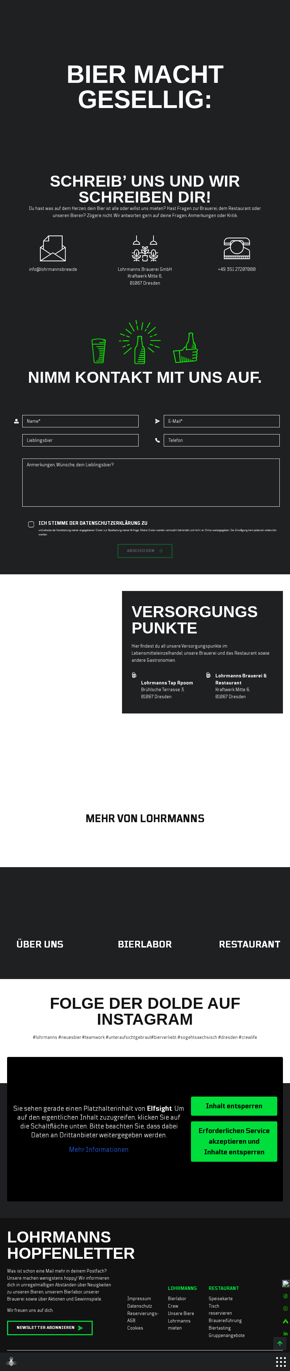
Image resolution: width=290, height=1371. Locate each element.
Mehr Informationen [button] (99, 1150)
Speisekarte (221, 1298)
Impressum (139, 1298)
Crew (173, 1306)
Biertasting (220, 1328)
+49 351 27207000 (237, 269)
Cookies (135, 1328)
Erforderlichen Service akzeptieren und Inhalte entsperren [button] (234, 1141)
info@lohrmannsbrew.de (53, 269)
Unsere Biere (181, 1313)
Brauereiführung (225, 1320)
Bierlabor (177, 1298)
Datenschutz (139, 1306)
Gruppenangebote (227, 1335)
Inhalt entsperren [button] (234, 1106)
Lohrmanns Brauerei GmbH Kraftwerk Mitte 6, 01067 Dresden (145, 276)
